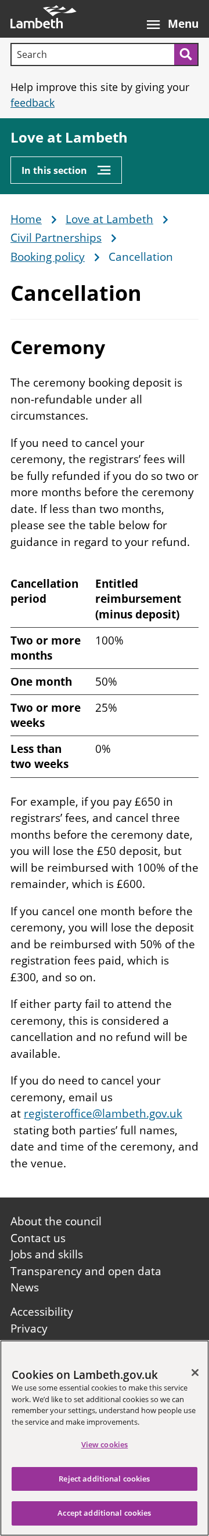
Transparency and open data (85, 1271)
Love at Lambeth (69, 138)
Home (26, 220)
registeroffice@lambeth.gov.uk (103, 1113)
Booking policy (47, 257)
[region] (104, 1438)
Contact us (38, 1238)
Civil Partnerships (56, 238)
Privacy (29, 1328)
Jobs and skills (46, 1254)
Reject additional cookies (104, 1478)
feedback (32, 103)
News (24, 1287)
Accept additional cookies (104, 1513)
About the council (56, 1221)
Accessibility (41, 1311)
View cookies (104, 1444)
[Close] (195, 1372)
